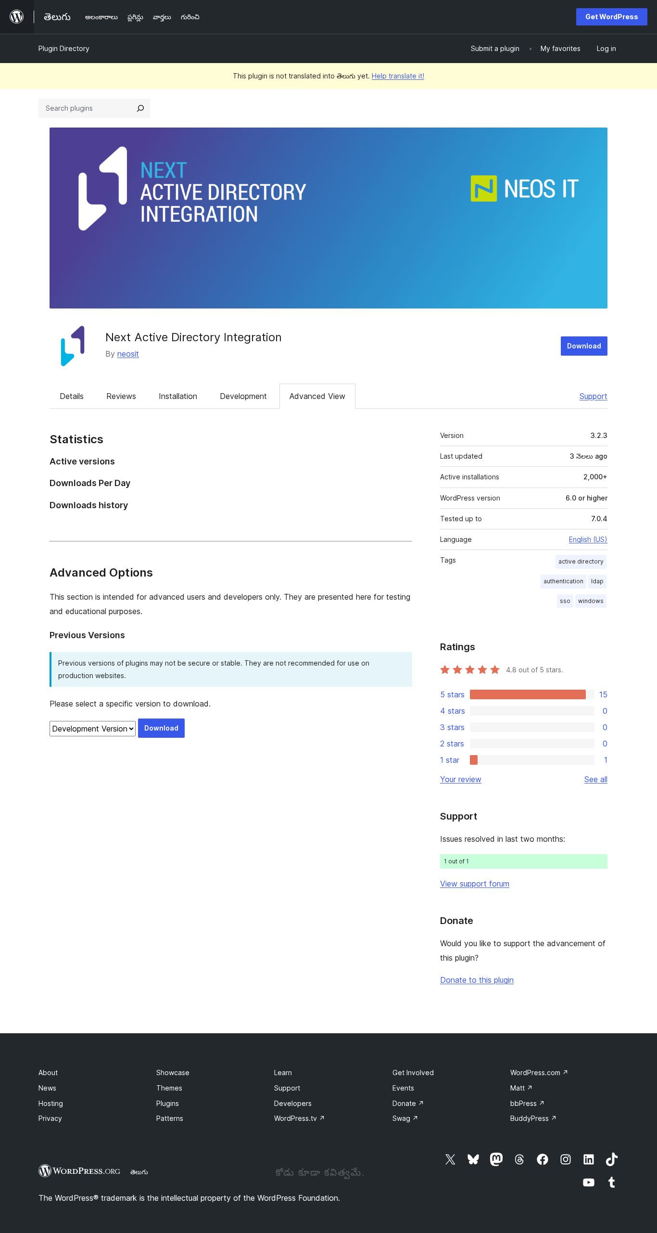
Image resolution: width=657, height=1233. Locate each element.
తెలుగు (139, 1172)
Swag (405, 1118)
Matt (521, 1088)
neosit (128, 354)
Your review (460, 779)
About (48, 1072)
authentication (563, 581)
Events (403, 1088)
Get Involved (413, 1072)
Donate (408, 1103)
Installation (178, 396)
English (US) (588, 539)
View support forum (474, 883)
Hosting (50, 1103)
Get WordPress (611, 17)
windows (591, 600)
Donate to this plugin (477, 980)
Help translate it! (398, 76)
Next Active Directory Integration (193, 337)
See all (595, 779)
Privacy (50, 1118)
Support (593, 396)
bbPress (527, 1103)
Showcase (173, 1072)
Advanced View (317, 396)
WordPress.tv (299, 1118)
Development (243, 396)
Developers (293, 1103)
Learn (283, 1072)
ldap (597, 581)
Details (72, 396)
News (47, 1088)
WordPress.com (539, 1072)
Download (584, 346)
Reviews (121, 396)
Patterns (169, 1118)
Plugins (167, 1103)
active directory (581, 561)
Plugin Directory (63, 48)
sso (565, 600)
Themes (169, 1088)
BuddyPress (533, 1118)
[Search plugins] (140, 108)
